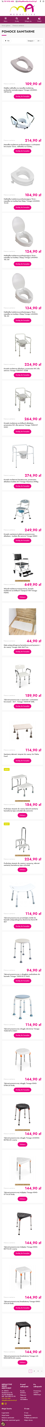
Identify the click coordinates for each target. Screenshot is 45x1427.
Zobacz (22, 597)
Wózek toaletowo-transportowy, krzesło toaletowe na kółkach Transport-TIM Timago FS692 (20, 590)
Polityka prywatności (31, 1418)
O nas (26, 1413)
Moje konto (5, 1415)
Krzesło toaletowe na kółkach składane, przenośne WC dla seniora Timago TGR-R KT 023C (21, 425)
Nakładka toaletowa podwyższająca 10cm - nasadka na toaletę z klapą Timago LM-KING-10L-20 (21, 257)
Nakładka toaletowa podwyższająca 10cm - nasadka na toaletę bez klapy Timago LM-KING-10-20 (22, 201)
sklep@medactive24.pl (27, 1)
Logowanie (5, 1413)
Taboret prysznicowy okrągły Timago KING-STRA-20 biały (20, 1084)
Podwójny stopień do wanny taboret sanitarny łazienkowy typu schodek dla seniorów (21, 809)
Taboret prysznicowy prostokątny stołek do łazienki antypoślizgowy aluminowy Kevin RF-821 (21, 920)
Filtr (8, 41)
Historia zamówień (8, 1418)
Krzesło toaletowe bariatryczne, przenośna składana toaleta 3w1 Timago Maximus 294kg (21, 480)
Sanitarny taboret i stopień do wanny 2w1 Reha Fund (21, 755)
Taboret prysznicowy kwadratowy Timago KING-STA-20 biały (22, 1302)
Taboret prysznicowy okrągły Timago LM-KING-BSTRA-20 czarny (22, 1139)
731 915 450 (8, 1)
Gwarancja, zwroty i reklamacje (37, 1393)
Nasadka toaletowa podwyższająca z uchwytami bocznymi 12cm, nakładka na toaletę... (22, 145)
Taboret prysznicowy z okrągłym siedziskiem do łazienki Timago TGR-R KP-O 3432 (22, 975)
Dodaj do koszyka (22, 96)
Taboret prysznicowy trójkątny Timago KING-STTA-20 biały (21, 1193)
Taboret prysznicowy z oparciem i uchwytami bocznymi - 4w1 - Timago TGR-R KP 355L (21, 700)
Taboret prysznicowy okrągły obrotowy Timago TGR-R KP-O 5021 (21, 1030)
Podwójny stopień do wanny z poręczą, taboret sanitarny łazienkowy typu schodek (21, 864)
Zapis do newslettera (24, 1399)
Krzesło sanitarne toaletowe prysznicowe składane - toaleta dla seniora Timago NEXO (20, 535)
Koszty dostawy (23, 1392)
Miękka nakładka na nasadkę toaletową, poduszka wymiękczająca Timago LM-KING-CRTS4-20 (20, 90)
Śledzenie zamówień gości (11, 1420)
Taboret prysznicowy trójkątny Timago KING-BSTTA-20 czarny (21, 1248)
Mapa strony (28, 1420)
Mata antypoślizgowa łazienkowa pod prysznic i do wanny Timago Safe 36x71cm (22, 646)
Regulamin (27, 1415)
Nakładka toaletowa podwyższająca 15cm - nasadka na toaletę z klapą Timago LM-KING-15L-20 (21, 314)
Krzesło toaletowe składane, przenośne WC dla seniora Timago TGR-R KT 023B (22, 369)
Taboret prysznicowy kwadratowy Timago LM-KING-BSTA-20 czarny (21, 1357)
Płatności (23, 1395)
